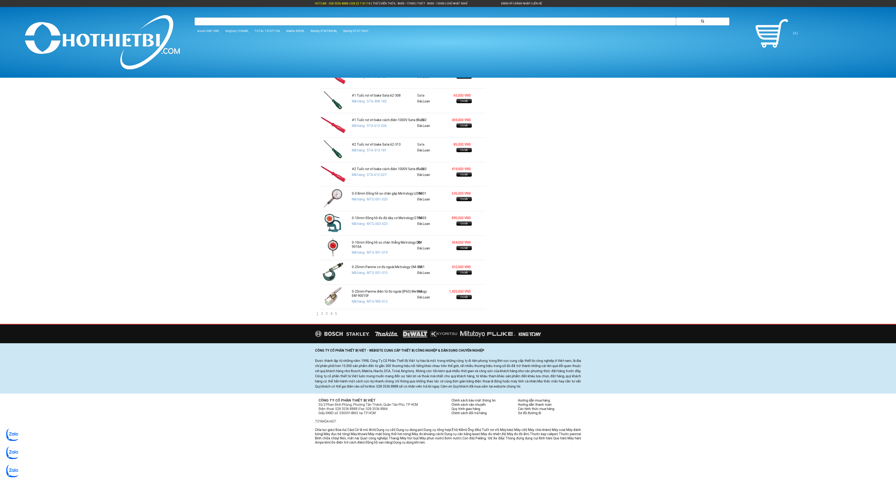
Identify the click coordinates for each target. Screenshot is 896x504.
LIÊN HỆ (537, 3)
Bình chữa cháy (326, 438)
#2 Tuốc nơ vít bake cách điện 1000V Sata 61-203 (389, 169)
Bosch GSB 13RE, (208, 31)
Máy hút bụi (409, 438)
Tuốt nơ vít (490, 430)
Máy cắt (520, 430)
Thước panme (569, 434)
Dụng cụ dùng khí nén (409, 442)
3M (419, 193)
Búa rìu (341, 430)
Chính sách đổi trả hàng (469, 413)
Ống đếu (474, 430)
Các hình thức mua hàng (536, 409)
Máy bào (506, 430)
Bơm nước (453, 438)
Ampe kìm (322, 442)
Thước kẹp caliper (543, 434)
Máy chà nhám (539, 430)
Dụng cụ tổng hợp (437, 430)
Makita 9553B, (295, 31)
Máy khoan (359, 434)
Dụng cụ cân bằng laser (462, 434)
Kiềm (462, 430)
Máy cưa (558, 430)
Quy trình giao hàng (466, 409)
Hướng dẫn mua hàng (534, 400)
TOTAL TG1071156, (267, 31)
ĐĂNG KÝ (507, 3)
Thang (394, 438)
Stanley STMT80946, (323, 31)
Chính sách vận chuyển (469, 404)
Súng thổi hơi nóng (396, 434)
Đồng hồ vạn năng (378, 442)
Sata (420, 95)
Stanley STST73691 (356, 31)
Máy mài (374, 434)
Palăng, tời (484, 438)
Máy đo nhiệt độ (493, 434)
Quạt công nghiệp (373, 438)
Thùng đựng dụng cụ (521, 438)
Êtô (454, 430)
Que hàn (559, 438)
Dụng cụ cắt (386, 430)
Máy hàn (573, 438)
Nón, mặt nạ (349, 438)
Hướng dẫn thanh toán (535, 404)
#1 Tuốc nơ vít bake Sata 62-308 (376, 95)
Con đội (468, 438)
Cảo (350, 430)
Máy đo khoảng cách (427, 434)
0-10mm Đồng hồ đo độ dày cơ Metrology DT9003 (389, 218)
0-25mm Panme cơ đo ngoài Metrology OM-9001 (388, 267)
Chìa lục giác (324, 430)
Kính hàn (545, 438)
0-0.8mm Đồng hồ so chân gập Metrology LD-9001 (389, 193)
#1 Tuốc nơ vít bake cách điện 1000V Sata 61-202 (389, 120)
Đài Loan (423, 101)
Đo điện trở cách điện (347, 442)
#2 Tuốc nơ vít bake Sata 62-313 (376, 144)
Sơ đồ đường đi (529, 413)
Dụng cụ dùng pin (409, 430)
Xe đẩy (498, 438)
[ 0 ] (795, 33)
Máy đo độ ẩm (517, 434)
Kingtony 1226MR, (237, 31)
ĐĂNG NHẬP (522, 3)
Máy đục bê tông (336, 434)
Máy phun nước (431, 438)
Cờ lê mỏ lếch (365, 430)
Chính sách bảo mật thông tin (474, 400)
